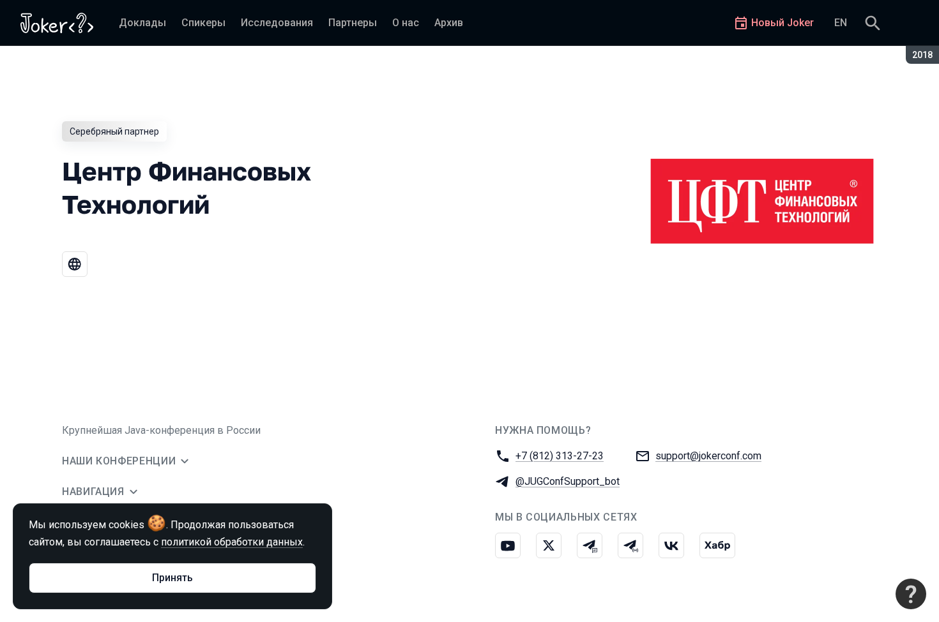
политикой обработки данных (232, 542)
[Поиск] (872, 23)
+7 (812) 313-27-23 (559, 456)
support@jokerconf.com (708, 456)
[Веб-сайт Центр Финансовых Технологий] (75, 264)
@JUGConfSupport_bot (567, 481)
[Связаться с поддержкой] (911, 594)
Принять (172, 578)
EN (840, 23)
